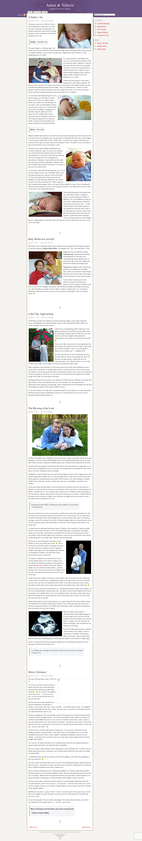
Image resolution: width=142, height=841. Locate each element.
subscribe (21, 15)
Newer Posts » (87, 827)
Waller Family (101, 49)
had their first (38, 565)
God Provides (101, 29)
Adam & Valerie (60, 5)
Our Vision (37, 12)
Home (30, 12)
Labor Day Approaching (40, 313)
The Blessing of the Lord (41, 408)
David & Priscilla (102, 43)
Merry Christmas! (37, 672)
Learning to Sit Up (103, 35)
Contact (44, 12)
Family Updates (48, 21)
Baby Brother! (101, 26)
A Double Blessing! (103, 23)
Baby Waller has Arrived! (41, 239)
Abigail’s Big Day (102, 32)
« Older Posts (32, 827)
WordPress (66, 832)
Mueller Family (102, 46)
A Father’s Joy (35, 17)
